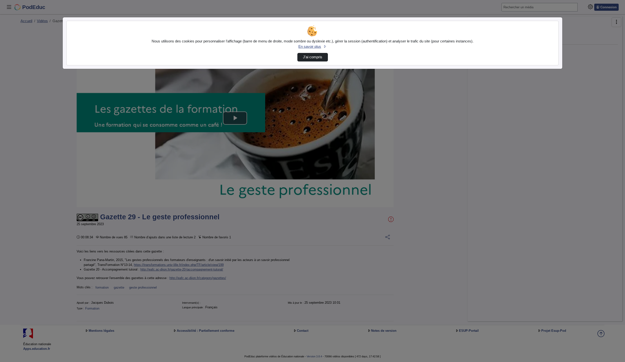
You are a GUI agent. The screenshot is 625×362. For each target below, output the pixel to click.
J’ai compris (312, 57)
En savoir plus (309, 47)
